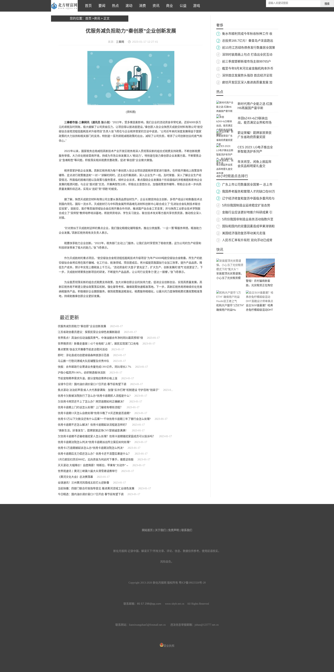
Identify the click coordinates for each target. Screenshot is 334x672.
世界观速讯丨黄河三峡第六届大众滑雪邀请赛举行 (87, 471)
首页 (87, 6)
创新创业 (93, 306)
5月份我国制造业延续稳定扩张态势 (246, 205)
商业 (168, 6)
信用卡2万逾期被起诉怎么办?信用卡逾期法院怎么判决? (91, 447)
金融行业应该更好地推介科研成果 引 (247, 212)
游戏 (195, 6)
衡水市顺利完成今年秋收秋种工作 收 (247, 33)
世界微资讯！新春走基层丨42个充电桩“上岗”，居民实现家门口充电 (98, 343)
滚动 (128, 6)
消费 (141, 6)
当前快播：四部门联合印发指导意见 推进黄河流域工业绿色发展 (96, 488)
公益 (182, 6)
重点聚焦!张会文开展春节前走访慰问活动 (82, 349)
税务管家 (83, 306)
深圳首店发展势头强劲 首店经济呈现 (247, 75)
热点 (114, 6)
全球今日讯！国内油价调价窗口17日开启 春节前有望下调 (92, 384)
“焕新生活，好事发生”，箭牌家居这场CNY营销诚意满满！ (93, 430)
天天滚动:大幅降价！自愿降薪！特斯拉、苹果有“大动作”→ (93, 465)
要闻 (100, 6)
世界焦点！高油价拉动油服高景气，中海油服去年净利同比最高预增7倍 (100, 337)
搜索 (327, 3)
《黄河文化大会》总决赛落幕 (75, 476)
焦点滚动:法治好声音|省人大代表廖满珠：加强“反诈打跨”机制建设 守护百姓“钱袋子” (108, 390)
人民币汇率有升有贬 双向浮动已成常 (247, 240)
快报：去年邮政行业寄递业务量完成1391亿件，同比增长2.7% (94, 366)
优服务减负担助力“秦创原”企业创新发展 (82, 326)
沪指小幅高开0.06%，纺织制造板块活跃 (82, 372)
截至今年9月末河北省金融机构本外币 (247, 68)
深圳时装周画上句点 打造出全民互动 (247, 54)
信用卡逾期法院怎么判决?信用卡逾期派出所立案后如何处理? (94, 442)
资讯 (155, 6)
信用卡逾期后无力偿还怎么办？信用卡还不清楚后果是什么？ (94, 453)
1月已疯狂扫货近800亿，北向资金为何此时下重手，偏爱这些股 (96, 459)
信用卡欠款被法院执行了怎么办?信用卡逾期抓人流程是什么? (94, 395)
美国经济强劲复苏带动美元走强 (243, 233)
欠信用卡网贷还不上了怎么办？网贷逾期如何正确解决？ (91, 401)
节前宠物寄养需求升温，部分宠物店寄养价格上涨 (87, 378)
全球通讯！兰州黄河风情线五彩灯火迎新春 (83, 482)
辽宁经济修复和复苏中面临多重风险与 (248, 198)
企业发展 (73, 306)
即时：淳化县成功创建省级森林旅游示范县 (83, 355)
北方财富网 (64, 6)
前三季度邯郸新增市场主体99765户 (246, 61)
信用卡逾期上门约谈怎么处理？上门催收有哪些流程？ (90, 407)
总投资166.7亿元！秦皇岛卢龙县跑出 (247, 40)
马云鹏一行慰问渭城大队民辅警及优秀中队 (83, 361)
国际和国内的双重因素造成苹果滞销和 (248, 226)
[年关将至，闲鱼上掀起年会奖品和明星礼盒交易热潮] (225, 173)
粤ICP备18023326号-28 (192, 582)
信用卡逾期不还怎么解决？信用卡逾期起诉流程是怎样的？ (93, 424)
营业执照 (169, 645)
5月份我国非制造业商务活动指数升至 (247, 219)
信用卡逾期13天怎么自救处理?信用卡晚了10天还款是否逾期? (94, 413)
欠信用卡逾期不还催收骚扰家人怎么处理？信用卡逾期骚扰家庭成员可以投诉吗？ (106, 436)
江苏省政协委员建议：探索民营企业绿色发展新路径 (89, 332)
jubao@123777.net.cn (207, 624)
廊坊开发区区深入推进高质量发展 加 (247, 82)
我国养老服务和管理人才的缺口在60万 (248, 191)
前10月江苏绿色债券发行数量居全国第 (248, 47)
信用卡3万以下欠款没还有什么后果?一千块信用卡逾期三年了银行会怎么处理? (104, 418)
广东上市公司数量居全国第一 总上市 (247, 184)
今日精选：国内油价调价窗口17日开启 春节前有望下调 (91, 494)
